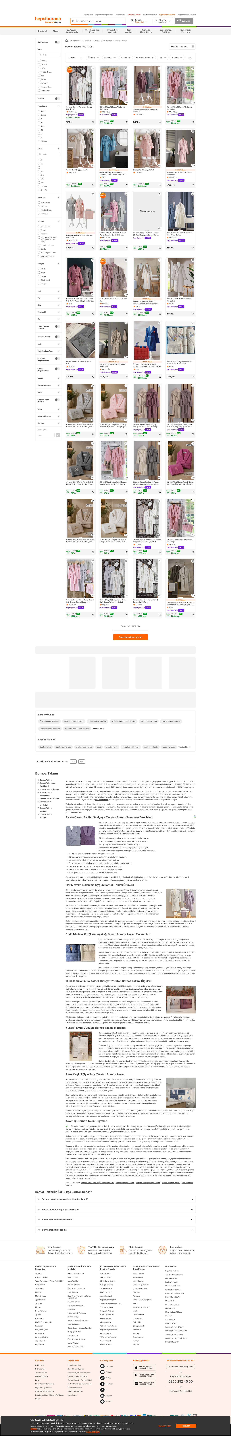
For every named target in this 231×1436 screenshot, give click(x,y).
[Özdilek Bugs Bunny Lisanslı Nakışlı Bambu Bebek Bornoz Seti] (180, 340)
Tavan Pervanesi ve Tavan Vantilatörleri (49, 1281)
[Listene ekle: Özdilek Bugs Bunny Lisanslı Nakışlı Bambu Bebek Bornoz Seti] (193, 322)
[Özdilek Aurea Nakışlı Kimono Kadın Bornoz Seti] (180, 277)
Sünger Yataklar (106, 1277)
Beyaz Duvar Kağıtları (108, 1300)
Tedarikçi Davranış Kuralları (77, 1376)
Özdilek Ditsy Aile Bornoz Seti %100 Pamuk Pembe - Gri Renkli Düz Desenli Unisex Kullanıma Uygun (113, 234)
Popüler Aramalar (171, 1278)
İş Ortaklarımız (40, 1369)
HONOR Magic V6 (171, 1342)
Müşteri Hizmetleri (150, 15)
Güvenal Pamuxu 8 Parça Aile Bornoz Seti (113, 300)
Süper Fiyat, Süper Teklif (104, 15)
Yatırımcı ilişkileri (41, 1373)
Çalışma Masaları (41, 1277)
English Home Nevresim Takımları (79, 1328)
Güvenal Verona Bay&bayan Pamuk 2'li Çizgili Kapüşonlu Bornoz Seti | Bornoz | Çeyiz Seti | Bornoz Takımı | (146, 234)
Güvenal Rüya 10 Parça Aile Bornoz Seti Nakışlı (79, 108)
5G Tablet (168, 1316)
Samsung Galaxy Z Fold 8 (174, 1327)
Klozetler (38, 1292)
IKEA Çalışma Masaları (76, 1273)
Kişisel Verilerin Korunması (44, 1384)
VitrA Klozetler (73, 1277)
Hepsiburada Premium (167, 15)
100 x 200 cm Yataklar (108, 1326)
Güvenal (44, 64)
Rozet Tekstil (45, 90)
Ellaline (43, 79)
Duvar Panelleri (40, 1311)
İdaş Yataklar (72, 1309)
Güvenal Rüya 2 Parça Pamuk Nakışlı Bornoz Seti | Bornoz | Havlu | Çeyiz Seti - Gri (79, 426)
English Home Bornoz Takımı (148, 1182)
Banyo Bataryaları (41, 1330)
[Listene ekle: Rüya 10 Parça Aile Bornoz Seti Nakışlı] (193, 500)
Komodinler (137, 1330)
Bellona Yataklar (73, 1285)
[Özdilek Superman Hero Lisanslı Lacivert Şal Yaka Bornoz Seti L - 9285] (147, 340)
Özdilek (44, 61)
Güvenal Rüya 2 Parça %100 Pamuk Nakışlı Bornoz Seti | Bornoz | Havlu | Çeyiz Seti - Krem (113, 541)
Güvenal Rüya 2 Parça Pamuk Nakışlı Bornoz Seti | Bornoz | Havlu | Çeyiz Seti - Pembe (113, 426)
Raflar (135, 1303)
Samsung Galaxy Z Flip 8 (174, 1334)
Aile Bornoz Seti (107, 1182)
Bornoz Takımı (46, 780)
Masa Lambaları (138, 1315)
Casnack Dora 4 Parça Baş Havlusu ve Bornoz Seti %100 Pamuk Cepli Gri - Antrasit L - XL (181, 604)
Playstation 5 (170, 1308)
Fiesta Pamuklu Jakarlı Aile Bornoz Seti (78, 363)
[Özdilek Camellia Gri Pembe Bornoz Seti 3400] (80, 211)
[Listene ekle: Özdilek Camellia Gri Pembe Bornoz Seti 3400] (92, 194)
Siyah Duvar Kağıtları (107, 1281)
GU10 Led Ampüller (107, 1315)
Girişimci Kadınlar (134, 15)
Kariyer (37, 1380)
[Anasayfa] (66, 40)
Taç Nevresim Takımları (76, 1306)
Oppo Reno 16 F (171, 1323)
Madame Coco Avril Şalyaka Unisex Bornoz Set (179, 174)
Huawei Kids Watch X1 (173, 1290)
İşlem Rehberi (72, 1395)
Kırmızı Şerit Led (106, 1333)
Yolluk (135, 1311)
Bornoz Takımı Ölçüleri (49, 799)
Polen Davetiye (73, 1317)
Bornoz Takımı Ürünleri (49, 789)
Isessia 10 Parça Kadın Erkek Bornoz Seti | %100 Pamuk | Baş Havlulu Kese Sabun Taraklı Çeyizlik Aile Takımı (80, 300)
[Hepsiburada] (48, 19)
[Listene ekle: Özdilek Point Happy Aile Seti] (92, 131)
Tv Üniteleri (39, 1288)
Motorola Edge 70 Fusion (174, 1312)
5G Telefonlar (170, 1319)
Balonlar (136, 1341)
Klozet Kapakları (139, 1273)
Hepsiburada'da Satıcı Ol (187, 15)
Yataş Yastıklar (73, 1335)
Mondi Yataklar (73, 1343)
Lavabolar (38, 1326)
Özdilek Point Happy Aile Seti (76, 170)
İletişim (37, 1399)
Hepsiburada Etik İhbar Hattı (180, 1391)
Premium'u (50, 22)
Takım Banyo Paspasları (141, 1307)
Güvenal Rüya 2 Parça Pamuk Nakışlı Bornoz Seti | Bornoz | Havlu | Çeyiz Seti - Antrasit (79, 483)
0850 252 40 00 (180, 1381)
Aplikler (38, 1315)
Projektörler (137, 1322)
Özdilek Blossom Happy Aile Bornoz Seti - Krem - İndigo (179, 234)
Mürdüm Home (46, 72)
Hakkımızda (39, 1365)
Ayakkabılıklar (40, 1300)
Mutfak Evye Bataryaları (43, 1322)
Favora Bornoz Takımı (125, 1182)
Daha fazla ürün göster (130, 637)
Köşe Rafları (137, 1345)
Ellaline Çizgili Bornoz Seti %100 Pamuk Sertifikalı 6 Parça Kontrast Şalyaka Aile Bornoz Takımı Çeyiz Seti (147, 302)
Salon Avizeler (105, 1273)
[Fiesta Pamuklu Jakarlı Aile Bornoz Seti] (80, 340)
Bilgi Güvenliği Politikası (43, 1388)
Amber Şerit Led (106, 1296)
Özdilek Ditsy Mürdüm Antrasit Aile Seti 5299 (145, 111)
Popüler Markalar (171, 1282)
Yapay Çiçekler (138, 1281)
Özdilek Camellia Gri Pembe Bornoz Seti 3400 (79, 236)
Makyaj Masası (40, 1296)
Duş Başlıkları (138, 1318)
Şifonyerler (137, 1292)
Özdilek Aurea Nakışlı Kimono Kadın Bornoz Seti (179, 300)
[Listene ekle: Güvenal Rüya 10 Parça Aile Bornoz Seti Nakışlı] (92, 68)
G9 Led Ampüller (106, 1341)
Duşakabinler (40, 1285)
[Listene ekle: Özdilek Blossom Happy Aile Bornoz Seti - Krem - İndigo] (193, 194)
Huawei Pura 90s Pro (172, 1297)
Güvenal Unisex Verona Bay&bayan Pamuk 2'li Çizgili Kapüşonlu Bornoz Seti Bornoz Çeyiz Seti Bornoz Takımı (180, 426)
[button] (80, 122)
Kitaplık (38, 1307)
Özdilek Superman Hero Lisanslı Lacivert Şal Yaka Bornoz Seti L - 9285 (147, 365)
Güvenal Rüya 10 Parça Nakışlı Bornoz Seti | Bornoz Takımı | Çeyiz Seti (147, 541)
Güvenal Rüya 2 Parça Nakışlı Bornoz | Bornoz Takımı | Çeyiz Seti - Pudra (113, 483)
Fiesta (43, 68)
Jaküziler (136, 1333)
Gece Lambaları (138, 1337)
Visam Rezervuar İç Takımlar (78, 1321)
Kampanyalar (120, 15)
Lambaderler (39, 1333)
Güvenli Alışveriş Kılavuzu (44, 1391)
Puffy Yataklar (73, 1292)
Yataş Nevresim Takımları (77, 1313)
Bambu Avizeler (105, 1345)
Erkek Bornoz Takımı (90, 1182)
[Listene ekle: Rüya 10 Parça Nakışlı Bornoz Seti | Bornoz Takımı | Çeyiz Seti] (159, 500)
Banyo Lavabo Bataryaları (142, 1300)
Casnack (44, 83)
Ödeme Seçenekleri (75, 1388)
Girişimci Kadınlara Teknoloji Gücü (80, 1380)
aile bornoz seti (101, 800)
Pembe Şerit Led (106, 1318)
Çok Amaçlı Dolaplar (140, 1288)
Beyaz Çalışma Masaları (108, 1330)
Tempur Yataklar (106, 1288)
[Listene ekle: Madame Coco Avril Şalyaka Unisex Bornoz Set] (193, 131)
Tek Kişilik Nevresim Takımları (110, 1303)
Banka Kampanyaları (75, 1391)
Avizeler (38, 1273)
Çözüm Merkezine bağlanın (180, 1366)
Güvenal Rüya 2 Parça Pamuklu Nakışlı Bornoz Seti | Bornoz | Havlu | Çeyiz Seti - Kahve (80, 541)
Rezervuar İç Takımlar (140, 1285)
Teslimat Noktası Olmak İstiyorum (79, 1384)
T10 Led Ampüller (106, 1307)
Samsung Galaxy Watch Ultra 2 (176, 1338)
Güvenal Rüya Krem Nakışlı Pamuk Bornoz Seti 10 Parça (145, 601)
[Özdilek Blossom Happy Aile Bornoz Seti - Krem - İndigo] (180, 211)
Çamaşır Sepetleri (139, 1326)
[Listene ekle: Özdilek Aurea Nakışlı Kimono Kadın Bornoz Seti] (193, 260)
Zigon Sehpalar (40, 1341)
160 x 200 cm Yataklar (108, 1337)
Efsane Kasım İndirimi (172, 1286)
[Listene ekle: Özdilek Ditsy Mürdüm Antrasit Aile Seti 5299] (159, 68)
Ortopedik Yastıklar (107, 1311)
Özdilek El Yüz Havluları (76, 1339)
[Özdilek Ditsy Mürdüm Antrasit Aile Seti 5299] (147, 86)
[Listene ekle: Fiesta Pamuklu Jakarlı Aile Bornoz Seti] (92, 322)
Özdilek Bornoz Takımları (77, 1288)
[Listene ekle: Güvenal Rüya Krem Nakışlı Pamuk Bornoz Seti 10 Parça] (159, 561)
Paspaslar (136, 1296)
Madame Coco (46, 87)
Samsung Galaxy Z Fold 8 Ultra (176, 1331)
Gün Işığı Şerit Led (106, 1285)
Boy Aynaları (39, 1345)
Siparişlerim (88, 15)
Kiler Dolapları (138, 1277)
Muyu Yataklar (73, 1281)
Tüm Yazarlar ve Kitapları (174, 1275)
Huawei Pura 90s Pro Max (174, 1293)
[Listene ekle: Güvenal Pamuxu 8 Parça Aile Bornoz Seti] (126, 260)
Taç (42, 76)
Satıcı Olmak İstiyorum (76, 1369)
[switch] (57, 42)
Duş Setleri (39, 1318)
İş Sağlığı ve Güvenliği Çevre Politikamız (49, 1395)
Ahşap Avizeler (105, 1322)
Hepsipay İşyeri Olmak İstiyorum (79, 1373)
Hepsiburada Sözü (171, 1271)
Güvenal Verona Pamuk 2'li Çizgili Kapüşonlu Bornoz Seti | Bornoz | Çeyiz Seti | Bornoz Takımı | (145, 426)
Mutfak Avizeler (105, 1292)
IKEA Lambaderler (74, 1324)
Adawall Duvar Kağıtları (76, 1347)
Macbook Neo (170, 1301)
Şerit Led (38, 1303)
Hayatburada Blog (74, 1365)
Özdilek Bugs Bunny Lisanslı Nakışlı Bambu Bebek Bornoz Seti (179, 363)
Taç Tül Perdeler (73, 1302)
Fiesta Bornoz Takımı (171, 1182)
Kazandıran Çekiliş (172, 1304)
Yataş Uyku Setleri (74, 1332)
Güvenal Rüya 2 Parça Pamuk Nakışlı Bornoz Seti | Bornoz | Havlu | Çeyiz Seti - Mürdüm (180, 483)
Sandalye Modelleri (42, 1337)
